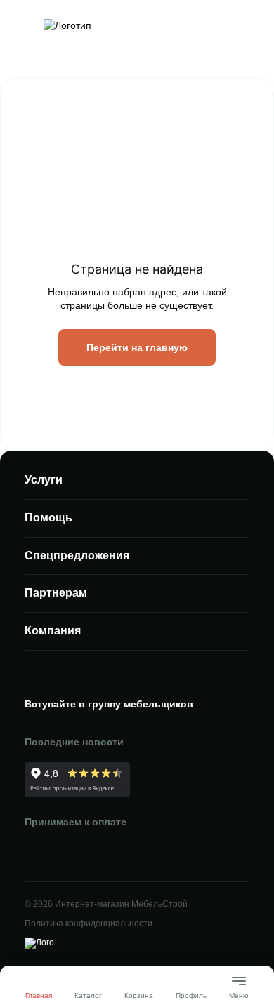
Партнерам (56, 593)
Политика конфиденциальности (88, 924)
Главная (38, 995)
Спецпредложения (77, 555)
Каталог (88, 995)
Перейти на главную (137, 347)
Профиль (191, 995)
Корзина (138, 995)
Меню (239, 989)
